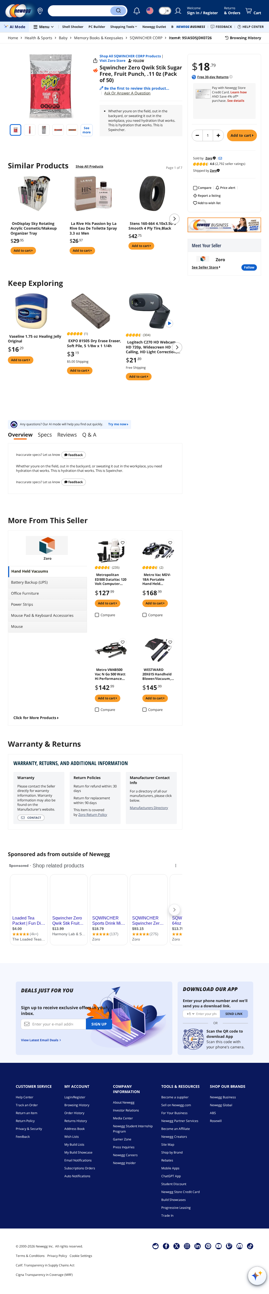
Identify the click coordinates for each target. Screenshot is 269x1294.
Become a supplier (175, 1097)
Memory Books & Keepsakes (98, 37)
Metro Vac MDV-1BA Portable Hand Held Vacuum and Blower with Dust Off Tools (157, 578)
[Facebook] (166, 1246)
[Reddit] (95, 70)
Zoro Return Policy (92, 814)
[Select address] (40, 11)
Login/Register (74, 1097)
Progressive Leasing (176, 1207)
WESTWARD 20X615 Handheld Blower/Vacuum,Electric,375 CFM (158, 673)
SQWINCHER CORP (146, 37)
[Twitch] (229, 1246)
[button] (40, 11)
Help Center (24, 1097)
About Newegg (123, 1102)
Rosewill (216, 1121)
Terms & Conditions (30, 1255)
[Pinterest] (208, 1246)
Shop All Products (89, 166)
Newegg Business (223, 1097)
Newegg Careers (125, 1155)
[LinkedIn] (197, 1246)
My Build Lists (74, 1144)
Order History (74, 1113)
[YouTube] (218, 1246)
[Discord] (240, 1246)
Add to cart (241, 135)
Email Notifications (78, 1160)
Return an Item (26, 1113)
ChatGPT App (171, 1176)
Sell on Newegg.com (176, 1105)
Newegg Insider (124, 1163)
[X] (176, 1246)
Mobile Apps (170, 1168)
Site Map (167, 1144)
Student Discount (173, 1184)
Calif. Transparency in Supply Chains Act (45, 1265)
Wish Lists (71, 1136)
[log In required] (123, 543)
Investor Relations (126, 1110)
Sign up (99, 1024)
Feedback (75, 455)
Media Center (123, 1118)
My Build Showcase (78, 1152)
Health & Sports (38, 37)
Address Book (74, 1128)
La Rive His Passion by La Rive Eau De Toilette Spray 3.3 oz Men (93, 228)
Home (13, 37)
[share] (95, 60)
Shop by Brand (172, 1152)
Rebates (167, 1160)
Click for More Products (34, 717)
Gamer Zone (122, 1139)
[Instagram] (187, 1246)
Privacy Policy (57, 1255)
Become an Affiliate (175, 1128)
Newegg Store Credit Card (180, 1192)
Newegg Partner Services (179, 1121)
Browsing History (76, 1105)
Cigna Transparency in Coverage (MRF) (44, 1274)
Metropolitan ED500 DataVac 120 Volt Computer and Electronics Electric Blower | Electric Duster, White (110, 578)
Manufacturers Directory (149, 807)
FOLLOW (249, 267)
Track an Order (27, 1105)
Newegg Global (221, 1105)
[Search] (118, 10)
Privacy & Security (29, 1128)
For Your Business (174, 1113)
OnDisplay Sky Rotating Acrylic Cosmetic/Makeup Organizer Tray (34, 228)
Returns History (75, 1121)
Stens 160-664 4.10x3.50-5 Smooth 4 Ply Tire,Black (152, 226)
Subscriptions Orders (79, 1168)
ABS (213, 1113)
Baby (63, 37)
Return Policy (25, 1121)
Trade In (167, 1215)
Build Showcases (173, 1199)
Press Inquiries (123, 1147)
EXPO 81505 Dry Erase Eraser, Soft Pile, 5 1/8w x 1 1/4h (94, 343)
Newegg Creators (174, 1136)
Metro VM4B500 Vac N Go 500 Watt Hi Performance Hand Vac (110, 673)
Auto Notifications (77, 1176)
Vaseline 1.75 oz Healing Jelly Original (34, 338)
